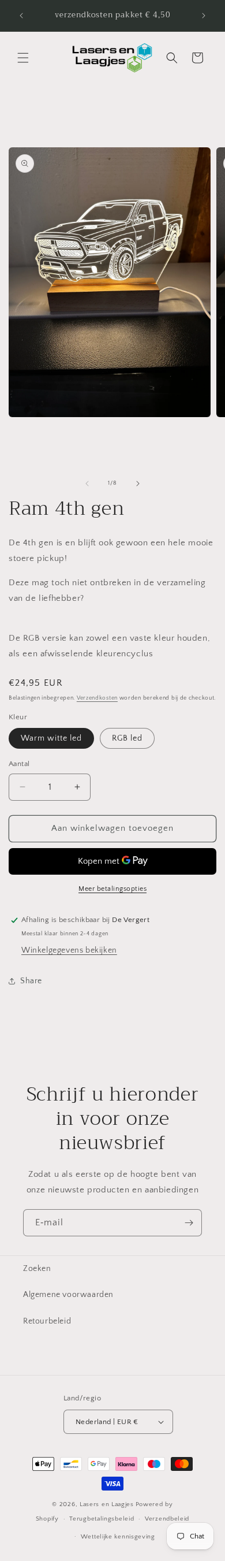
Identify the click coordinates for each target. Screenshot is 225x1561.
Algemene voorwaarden (68, 1294)
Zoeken (37, 1268)
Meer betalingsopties (112, 889)
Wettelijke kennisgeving (118, 1536)
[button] (23, 57)
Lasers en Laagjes (107, 1504)
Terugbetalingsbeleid (101, 1518)
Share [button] (31, 981)
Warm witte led (51, 738)
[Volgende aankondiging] (203, 15)
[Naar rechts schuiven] (138, 483)
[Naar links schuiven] (87, 483)
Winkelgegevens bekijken (69, 950)
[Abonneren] (188, 1222)
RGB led (127, 738)
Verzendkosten (97, 698)
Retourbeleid (47, 1321)
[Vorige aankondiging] (21, 15)
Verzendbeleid (167, 1518)
